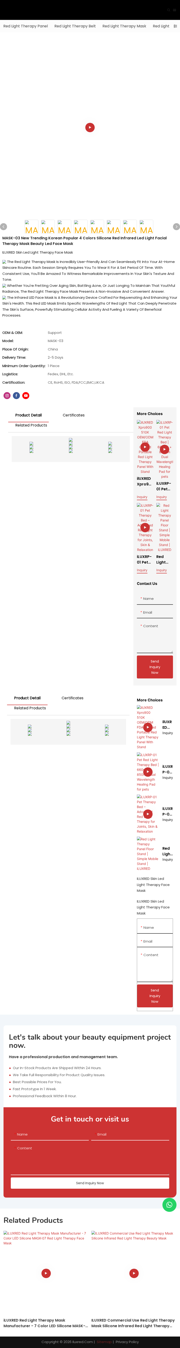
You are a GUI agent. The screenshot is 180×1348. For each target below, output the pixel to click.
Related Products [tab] (31, 425)
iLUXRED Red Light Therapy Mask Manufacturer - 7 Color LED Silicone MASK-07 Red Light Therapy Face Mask (44, 1323)
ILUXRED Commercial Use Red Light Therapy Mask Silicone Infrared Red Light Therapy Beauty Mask (133, 1323)
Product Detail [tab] (28, 415)
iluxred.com (82, 1341)
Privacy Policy (127, 1341)
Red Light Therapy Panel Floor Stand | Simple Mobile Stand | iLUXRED (164, 559)
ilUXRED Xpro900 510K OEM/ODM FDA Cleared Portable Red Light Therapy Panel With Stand (145, 481)
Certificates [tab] (74, 415)
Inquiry (142, 497)
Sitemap (104, 1341)
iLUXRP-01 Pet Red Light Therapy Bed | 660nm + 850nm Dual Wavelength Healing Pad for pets (164, 486)
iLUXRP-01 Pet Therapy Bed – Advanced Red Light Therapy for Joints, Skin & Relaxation (145, 559)
